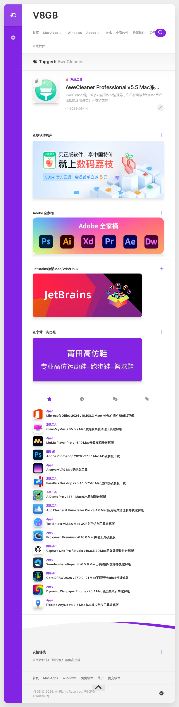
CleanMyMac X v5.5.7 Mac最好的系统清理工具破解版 (84, 429)
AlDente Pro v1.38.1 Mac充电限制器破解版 (76, 496)
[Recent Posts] (81, 399)
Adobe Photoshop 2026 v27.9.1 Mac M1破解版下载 (83, 456)
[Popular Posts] (49, 399)
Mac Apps (50, 32)
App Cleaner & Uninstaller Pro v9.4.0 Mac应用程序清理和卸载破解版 (95, 510)
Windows (75, 32)
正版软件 (39, 46)
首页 (36, 32)
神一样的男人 (55, 660)
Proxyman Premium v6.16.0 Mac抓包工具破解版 (80, 537)
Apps (49, 411)
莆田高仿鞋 (72, 660)
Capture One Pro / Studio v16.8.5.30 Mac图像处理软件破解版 (90, 550)
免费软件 (122, 32)
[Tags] (147, 399)
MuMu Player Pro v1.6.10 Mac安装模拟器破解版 (80, 442)
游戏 (109, 32)
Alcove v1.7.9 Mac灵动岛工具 (67, 469)
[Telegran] (13, 38)
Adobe (91, 32)
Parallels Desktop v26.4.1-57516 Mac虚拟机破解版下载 (86, 483)
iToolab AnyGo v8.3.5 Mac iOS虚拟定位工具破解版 (82, 605)
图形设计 (51, 451)
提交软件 (114, 678)
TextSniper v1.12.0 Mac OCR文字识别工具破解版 (80, 523)
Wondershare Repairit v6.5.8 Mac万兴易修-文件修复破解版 (88, 564)
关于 (152, 32)
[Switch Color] (13, 15)
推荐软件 (139, 32)
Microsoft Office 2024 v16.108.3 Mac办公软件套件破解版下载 (90, 415)
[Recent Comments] (114, 399)
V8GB (45, 15)
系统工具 (76, 79)
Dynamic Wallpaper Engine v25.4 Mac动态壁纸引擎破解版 (88, 591)
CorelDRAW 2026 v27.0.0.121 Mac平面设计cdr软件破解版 (87, 578)
